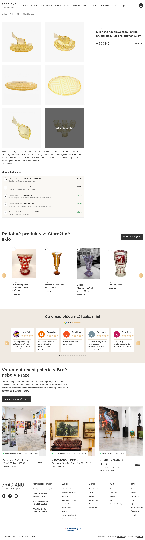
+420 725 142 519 (58, 466)
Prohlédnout (20, 299)
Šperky (91, 496)
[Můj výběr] (134, 6)
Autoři (67, 5)
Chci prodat (46, 5)
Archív (12, 14)
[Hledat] (116, 6)
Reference (135, 496)
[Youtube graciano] (16, 496)
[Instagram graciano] (10, 496)
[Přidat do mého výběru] (14, 249)
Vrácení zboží (93, 507)
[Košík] (141, 5)
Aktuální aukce (67, 489)
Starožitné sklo (28, 14)
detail (40, 463)
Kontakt (105, 5)
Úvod (25, 5)
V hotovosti (113, 489)
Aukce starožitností (69, 515)
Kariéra (94, 5)
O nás (86, 5)
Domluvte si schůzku (15, 399)
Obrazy (91, 493)
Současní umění (94, 500)
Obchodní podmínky (9, 536)
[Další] (141, 275)
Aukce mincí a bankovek (71, 519)
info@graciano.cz (40, 496)
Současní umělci (137, 507)
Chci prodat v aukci (69, 500)
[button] (59, 355)
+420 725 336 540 (9, 466)
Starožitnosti (93, 489)
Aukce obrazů (67, 511)
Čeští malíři (135, 511)
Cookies (33, 536)
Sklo (18, 14)
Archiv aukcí (66, 496)
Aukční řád (66, 504)
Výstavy (76, 5)
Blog (132, 500)
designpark (121, 536)
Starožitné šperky (116, 504)
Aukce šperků (67, 507)
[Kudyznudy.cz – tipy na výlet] (72, 529)
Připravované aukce (69, 493)
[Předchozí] (4, 275)
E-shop (34, 5)
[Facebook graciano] (3, 496)
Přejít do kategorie (132, 236)
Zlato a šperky (115, 493)
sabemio (140, 536)
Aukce (58, 5)
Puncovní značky (137, 519)
